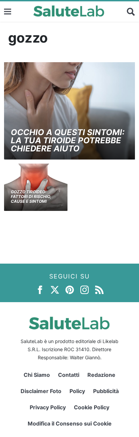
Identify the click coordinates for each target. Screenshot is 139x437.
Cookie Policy (91, 407)
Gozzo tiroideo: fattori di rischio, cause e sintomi (31, 196)
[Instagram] (84, 289)
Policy (77, 391)
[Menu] (7, 11)
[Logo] (69, 11)
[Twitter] (55, 289)
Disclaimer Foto (41, 391)
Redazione (101, 374)
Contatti (68, 374)
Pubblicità (106, 391)
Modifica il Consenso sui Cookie (70, 423)
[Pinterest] (69, 289)
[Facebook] (40, 289)
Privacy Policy (48, 407)
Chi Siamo (37, 374)
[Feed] (99, 289)
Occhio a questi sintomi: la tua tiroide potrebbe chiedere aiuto (67, 140)
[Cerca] (131, 11)
